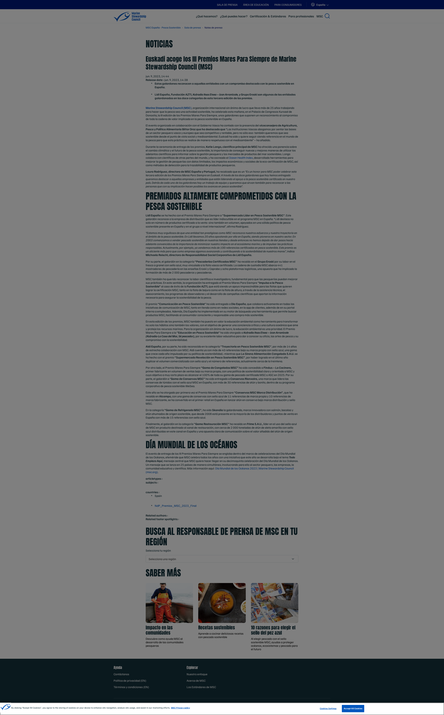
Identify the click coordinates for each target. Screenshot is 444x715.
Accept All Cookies (353, 708)
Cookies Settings (328, 708)
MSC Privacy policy (180, 707)
